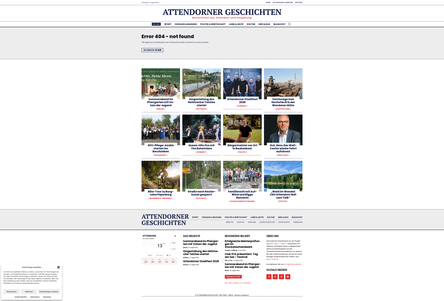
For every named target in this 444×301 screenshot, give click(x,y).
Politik (242, 152)
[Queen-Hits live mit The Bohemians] (201, 130)
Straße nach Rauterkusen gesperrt (202, 193)
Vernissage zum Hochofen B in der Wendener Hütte (283, 102)
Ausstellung (283, 109)
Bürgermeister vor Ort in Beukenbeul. (242, 147)
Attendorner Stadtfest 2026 (242, 100)
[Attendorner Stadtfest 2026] (242, 83)
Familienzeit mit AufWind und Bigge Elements (242, 195)
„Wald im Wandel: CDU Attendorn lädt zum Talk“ (283, 195)
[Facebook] (268, 276)
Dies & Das (283, 155)
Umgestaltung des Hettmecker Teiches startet (201, 102)
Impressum (47, 297)
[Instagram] (275, 276)
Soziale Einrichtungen (242, 201)
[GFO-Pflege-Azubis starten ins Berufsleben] (161, 130)
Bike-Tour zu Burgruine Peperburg (161, 193)
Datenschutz (35, 297)
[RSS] (281, 276)
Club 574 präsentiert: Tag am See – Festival (241, 255)
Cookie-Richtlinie (21, 297)
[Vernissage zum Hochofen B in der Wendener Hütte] (283, 83)
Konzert (242, 106)
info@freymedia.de (293, 264)
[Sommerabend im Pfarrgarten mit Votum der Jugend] (161, 83)
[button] (58, 267)
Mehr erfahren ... (273, 259)
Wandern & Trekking (160, 198)
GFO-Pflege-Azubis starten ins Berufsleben (161, 148)
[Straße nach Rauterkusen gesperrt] (201, 176)
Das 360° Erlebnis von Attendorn (238, 283)
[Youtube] (287, 276)
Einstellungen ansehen (48, 291)
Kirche (160, 109)
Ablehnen (29, 291)
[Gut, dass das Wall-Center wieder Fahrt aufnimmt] (283, 130)
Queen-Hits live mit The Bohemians (201, 147)
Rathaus (201, 109)
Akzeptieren (11, 291)
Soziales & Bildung (231, 250)
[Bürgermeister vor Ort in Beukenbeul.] (242, 130)
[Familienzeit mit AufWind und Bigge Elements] (242, 176)
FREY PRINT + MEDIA (278, 243)
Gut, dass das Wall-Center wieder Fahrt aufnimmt (283, 148)
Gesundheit (160, 155)
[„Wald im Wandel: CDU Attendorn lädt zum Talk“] (283, 176)
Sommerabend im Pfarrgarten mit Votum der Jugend (160, 102)
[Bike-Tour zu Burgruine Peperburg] (161, 176)
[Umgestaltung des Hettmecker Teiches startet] (201, 83)
